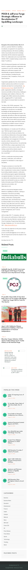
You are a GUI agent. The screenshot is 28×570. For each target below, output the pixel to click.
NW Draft (6, 522)
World (5, 544)
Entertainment (7, 506)
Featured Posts (10, 553)
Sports (5, 536)
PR (4, 528)
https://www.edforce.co (11, 225)
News (5, 520)
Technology (7, 539)
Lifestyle (6, 514)
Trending (6, 542)
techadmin (8, 10)
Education (6, 503)
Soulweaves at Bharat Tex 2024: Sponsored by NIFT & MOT (16, 370)
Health (5, 511)
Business (19, 10)
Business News (7, 500)
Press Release (7, 531)
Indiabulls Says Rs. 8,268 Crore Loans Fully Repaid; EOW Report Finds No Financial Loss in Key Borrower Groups (13, 271)
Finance (6, 508)
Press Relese (7, 533)
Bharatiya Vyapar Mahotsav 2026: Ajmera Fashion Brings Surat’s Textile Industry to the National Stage (12, 340)
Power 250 (6, 525)
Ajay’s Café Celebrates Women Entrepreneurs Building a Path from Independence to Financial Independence (12, 328)
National (6, 517)
